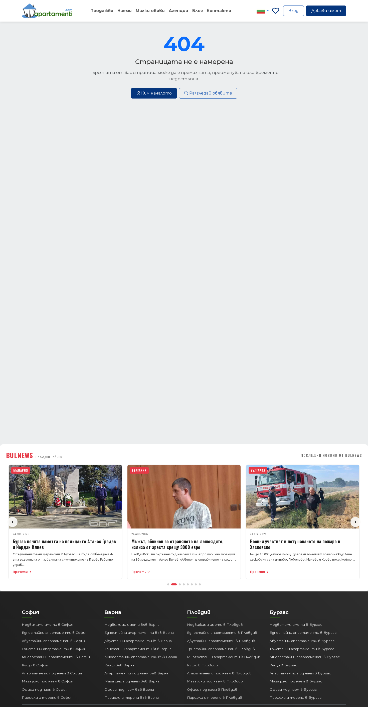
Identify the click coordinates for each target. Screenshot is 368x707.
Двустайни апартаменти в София (53, 641)
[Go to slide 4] (184, 584)
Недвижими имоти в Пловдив (215, 625)
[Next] (355, 522)
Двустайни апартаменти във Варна (138, 641)
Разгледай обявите (210, 93)
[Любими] (275, 11)
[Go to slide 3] (180, 584)
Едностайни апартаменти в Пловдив (222, 633)
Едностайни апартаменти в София (54, 633)
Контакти (219, 10)
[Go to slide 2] (174, 584)
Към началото (156, 93)
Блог (197, 10)
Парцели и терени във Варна (131, 697)
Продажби (101, 10)
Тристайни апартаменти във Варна (137, 649)
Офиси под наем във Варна (129, 689)
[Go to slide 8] (200, 584)
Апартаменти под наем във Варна (136, 673)
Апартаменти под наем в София (52, 673)
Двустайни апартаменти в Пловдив (221, 641)
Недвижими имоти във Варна (131, 625)
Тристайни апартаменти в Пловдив (221, 649)
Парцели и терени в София (47, 697)
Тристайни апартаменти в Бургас (302, 649)
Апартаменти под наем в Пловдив (219, 673)
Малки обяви (150, 10)
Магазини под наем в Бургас (296, 681)
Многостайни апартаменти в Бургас (305, 657)
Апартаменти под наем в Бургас (300, 673)
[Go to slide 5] (188, 584)
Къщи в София (35, 665)
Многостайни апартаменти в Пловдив (223, 657)
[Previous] (13, 522)
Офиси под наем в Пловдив (212, 689)
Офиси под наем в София (45, 689)
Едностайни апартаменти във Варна (139, 633)
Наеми (124, 10)
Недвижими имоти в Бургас (296, 625)
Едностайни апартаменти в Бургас (303, 633)
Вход (293, 10)
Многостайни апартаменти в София (56, 657)
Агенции (178, 10)
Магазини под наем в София (47, 681)
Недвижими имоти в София (47, 625)
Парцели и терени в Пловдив (214, 697)
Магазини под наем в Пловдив (215, 681)
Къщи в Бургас (283, 665)
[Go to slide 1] (168, 584)
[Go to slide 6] (192, 584)
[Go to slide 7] (196, 584)
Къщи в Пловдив (202, 665)
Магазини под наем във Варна (131, 681)
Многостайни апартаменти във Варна (140, 657)
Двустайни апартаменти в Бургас (302, 641)
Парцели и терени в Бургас (295, 697)
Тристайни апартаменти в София (53, 649)
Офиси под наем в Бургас (293, 689)
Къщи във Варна (119, 665)
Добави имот (326, 10)
